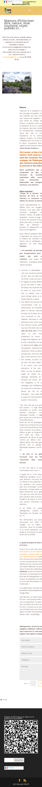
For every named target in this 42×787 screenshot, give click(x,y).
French (11, 768)
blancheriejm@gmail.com (11, 57)
